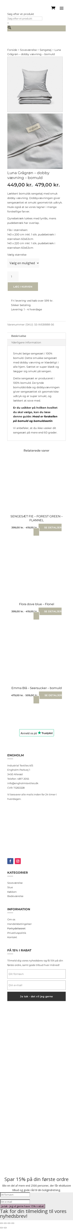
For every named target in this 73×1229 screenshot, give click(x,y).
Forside (12, 50)
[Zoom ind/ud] (1, 1223)
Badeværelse (15, 896)
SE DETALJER (53, 527)
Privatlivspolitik (16, 932)
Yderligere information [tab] (26, 342)
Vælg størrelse (16, 254)
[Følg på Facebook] (10, 861)
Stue (10, 887)
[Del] (8, 1223)
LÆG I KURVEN (22, 286)
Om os (11, 919)
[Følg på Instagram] (18, 861)
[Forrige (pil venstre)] (1, 1227)
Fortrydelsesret (16, 928)
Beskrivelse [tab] (18, 336)
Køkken (12, 891)
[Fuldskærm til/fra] (5, 1223)
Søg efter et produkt (20, 14)
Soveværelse (28, 50)
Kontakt (12, 937)
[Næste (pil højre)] (5, 1227)
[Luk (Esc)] (12, 1223)
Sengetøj (45, 50)
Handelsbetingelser (19, 923)
